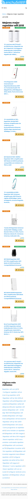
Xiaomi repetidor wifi (10, 439)
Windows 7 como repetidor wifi (13, 466)
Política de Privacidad (21, 487)
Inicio (4, 14)
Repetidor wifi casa (15, 425)
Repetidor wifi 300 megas (15, 433)
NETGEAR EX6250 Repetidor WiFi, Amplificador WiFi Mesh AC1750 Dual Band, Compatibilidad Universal (13, 296)
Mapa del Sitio (14, 489)
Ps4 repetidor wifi (9, 451)
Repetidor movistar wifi (16, 448)
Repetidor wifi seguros (10, 463)
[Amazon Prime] (22, 57)
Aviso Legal (4, 487)
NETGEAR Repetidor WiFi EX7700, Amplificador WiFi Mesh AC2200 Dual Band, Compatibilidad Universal (12, 262)
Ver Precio (20, 59)
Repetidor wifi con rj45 (10, 389)
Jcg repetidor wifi (13, 395)
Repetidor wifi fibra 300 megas (13, 436)
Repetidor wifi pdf (9, 401)
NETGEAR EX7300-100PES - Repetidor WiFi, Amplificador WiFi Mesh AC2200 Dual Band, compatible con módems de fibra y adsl (13, 161)
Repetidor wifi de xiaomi (16, 419)
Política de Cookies (11, 487)
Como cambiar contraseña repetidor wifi (13, 442)
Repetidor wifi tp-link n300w (12, 398)
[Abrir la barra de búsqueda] (26, 8)
